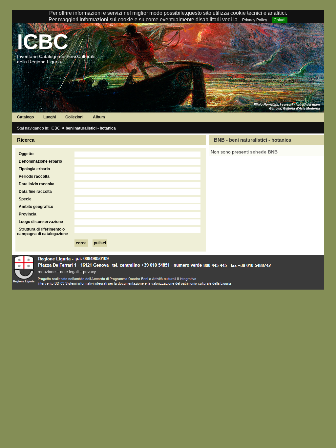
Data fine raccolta (35, 191)
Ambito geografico (36, 206)
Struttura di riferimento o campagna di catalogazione (42, 231)
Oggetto (26, 154)
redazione (47, 272)
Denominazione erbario (40, 161)
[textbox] (137, 154)
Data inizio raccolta (36, 184)
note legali (69, 272)
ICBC (42, 41)
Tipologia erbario (34, 169)
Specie (25, 199)
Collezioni (74, 117)
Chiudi (279, 20)
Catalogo (25, 117)
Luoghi (49, 117)
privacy (89, 272)
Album (99, 117)
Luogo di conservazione (41, 221)
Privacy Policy (254, 20)
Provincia (27, 214)
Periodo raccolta (34, 176)
